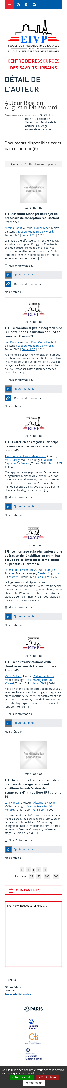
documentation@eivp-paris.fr (18, 994)
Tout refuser (49, 1077)
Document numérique (28, 284)
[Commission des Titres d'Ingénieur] (33, 1038)
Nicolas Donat (13, 228)
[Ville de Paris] (33, 1008)
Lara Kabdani (13, 802)
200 (56, 876)
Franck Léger (42, 228)
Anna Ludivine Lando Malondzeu (25, 456)
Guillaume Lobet (44, 676)
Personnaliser (34, 1082)
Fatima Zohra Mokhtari (19, 570)
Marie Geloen (13, 676)
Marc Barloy (12, 460)
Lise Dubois (12, 342)
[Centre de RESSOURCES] (33, 33)
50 (38, 876)
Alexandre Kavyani (44, 802)
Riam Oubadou (40, 342)
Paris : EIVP (28, 235)
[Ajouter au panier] (8, 275)
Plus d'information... (21, 265)
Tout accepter (23, 1077)
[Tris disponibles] (8, 155)
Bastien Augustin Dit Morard (35, 231)
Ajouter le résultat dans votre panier (33, 164)
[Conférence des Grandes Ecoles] (33, 1023)
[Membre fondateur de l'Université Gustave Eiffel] (33, 1053)
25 (31, 876)
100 (47, 876)
